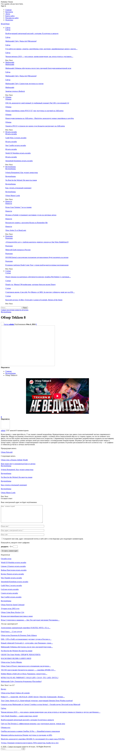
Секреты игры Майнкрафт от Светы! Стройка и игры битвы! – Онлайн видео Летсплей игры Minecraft (40, 704)
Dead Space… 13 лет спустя (11, 631)
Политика (9, 20)
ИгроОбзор (5, 24)
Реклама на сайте (12, 18)
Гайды (7, 28)
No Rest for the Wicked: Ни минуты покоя (21, 180)
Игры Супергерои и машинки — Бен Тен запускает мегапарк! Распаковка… (30, 620)
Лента (7, 14)
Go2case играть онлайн (10, 589)
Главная (8, 10)
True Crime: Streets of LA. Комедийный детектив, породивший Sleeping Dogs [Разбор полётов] (37, 701)
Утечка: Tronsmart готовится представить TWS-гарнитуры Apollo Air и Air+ (30, 743)
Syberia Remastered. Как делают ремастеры (21, 172)
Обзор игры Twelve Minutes (11, 662)
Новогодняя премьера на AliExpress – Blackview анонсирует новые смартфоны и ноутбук (39, 118)
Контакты (9, 12)
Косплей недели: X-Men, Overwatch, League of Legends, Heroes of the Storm (33, 300)
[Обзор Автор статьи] (5, 428)
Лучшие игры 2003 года (10, 608)
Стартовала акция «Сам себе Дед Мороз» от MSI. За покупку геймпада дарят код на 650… (40, 292)
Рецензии (9, 236)
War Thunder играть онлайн (11, 578)
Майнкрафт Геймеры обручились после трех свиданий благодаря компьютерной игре (38, 68)
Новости (8, 201)
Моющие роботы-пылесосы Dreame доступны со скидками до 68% (26, 735)
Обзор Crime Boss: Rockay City (12, 612)
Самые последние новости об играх (14, 310)
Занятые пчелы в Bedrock (15, 91)
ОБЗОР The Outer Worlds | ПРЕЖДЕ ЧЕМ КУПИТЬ (20, 655)
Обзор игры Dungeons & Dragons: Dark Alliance (19, 635)
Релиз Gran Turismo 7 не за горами (18, 207)
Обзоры (8, 97)
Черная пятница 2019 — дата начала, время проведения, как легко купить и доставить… (39, 56)
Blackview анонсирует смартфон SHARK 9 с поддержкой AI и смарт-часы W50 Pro (33, 739)
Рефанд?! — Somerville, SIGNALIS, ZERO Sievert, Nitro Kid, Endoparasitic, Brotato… (33, 697)
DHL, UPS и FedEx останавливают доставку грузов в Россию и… (26, 639)
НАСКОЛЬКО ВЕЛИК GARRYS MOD (16, 658)
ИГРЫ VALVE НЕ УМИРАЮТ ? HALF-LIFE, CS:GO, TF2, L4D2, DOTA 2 (29, 678)
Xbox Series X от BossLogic (15, 230)
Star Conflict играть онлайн (15, 145)
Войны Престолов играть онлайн (14, 570)
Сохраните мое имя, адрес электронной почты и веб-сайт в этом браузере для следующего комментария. (43, 539)
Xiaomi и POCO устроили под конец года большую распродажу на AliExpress (35, 126)
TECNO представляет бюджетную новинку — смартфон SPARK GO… (28, 670)
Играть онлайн (11, 132)
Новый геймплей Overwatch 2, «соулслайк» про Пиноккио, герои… (27, 643)
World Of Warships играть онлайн (18, 153)
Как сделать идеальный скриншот (18, 188)
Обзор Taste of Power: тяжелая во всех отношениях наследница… (26, 666)
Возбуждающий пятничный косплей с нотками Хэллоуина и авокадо (31, 33)
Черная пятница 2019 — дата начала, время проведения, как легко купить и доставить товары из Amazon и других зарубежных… (50, 712)
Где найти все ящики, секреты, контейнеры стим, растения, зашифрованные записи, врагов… (41, 49)
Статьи (8, 271)
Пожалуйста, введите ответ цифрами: (15, 543)
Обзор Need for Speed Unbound (12, 605)
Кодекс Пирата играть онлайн (12, 574)
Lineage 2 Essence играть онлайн (13, 566)
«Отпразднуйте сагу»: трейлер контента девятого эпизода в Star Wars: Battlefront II (36, 242)
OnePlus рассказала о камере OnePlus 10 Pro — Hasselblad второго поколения (30, 731)
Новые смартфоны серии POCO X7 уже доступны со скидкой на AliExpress (34, 111)
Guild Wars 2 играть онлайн (15, 138)
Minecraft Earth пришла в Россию (18, 250)
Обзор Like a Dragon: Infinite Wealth (14, 460)
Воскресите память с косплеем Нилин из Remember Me (26, 223)
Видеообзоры (10, 167)
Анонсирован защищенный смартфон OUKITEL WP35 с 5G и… (25, 628)
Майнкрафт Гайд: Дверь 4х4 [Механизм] (20, 41)
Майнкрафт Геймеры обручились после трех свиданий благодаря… (27, 647)
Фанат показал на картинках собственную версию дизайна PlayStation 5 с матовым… (38, 277)
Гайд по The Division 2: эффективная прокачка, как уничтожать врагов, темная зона (33, 724)
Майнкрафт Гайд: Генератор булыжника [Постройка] (21, 681)
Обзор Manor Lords (12, 195)
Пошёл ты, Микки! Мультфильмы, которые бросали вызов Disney (30, 284)
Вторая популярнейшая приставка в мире (17, 616)
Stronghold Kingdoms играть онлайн (19, 161)
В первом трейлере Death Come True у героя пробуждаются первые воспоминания (36, 265)
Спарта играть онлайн (9, 593)
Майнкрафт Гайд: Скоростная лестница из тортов (24, 84)
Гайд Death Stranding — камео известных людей (19, 716)
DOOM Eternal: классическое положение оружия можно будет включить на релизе (36, 257)
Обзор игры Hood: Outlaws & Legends (15, 693)
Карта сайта (9, 16)
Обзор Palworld (6, 452)
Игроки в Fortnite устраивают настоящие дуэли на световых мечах (30, 215)
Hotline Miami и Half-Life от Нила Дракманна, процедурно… (24, 674)
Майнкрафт (9, 62)
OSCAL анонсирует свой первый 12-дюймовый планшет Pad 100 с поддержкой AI (37, 103)
